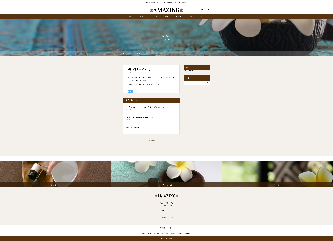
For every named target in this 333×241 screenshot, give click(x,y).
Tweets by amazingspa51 (190, 70)
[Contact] (205, 9)
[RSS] (209, 9)
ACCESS (191, 16)
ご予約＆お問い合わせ (166, 217)
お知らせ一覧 (151, 140)
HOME (129, 16)
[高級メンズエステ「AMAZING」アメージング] (166, 9)
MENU (142, 16)
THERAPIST (154, 16)
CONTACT (203, 16)
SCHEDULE (166, 16)
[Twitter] (202, 9)
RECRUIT (179, 16)
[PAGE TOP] (166, 158)
